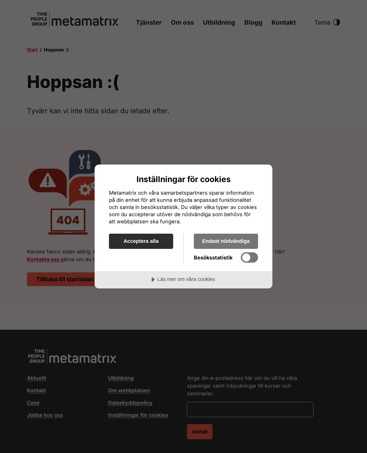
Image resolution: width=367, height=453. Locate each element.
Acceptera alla (141, 241)
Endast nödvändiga (226, 241)
